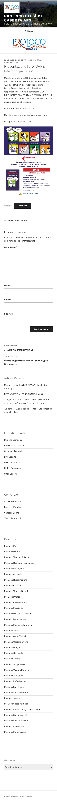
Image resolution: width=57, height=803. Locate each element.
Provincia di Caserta (14, 445)
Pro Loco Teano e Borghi (16, 591)
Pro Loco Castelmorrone (16, 642)
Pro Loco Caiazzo (12, 585)
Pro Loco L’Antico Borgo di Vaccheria (22, 709)
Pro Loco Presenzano (14, 726)
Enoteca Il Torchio (12, 507)
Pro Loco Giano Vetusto (15, 636)
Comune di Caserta (13, 451)
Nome (7, 285)
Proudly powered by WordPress (18, 796)
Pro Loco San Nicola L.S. (15, 715)
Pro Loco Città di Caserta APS (23, 18)
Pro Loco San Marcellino (16, 721)
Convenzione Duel (13, 501)
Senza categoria (18, 221)
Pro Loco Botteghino (14, 568)
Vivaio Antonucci (12, 518)
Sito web (8, 314)
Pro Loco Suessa (12, 698)
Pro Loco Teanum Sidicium (17, 557)
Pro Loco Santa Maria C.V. (16, 692)
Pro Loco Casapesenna (15, 602)
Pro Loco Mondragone (15, 619)
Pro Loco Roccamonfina (15, 580)
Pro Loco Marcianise (14, 608)
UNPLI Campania (12, 468)
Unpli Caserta (10, 474)
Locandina (8, 206)
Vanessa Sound (11, 513)
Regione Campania (13, 440)
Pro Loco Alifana (12, 630)
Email (7, 299)
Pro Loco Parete (12, 546)
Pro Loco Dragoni (12, 597)
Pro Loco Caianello (13, 574)
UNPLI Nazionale (12, 462)
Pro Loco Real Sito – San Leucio (19, 563)
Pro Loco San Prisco (14, 687)
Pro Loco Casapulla (13, 653)
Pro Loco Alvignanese (14, 664)
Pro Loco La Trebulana (15, 681)
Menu (30, 31)
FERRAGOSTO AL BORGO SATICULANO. (23, 394)
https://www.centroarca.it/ (22, 108)
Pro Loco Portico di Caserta (17, 613)
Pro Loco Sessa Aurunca (16, 704)
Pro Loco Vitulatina (13, 675)
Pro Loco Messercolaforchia (18, 625)
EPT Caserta (10, 457)
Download (22, 205)
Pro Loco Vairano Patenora (17, 670)
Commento (10, 247)
